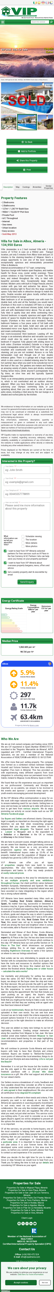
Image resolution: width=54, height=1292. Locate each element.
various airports (31, 808)
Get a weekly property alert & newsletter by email (27, 573)
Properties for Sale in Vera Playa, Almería (27, 1190)
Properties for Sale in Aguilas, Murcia (27, 1205)
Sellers (19, 818)
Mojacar (41, 1036)
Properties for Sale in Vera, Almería (27, 1213)
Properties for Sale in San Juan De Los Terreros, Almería (27, 1193)
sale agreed (9, 1090)
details (46, 1162)
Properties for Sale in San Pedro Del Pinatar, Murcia (27, 1197)
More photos (31, 546)
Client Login (26, 1218)
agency (17, 850)
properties (10, 865)
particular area (10, 1142)
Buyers (8, 818)
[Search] (51, 22)
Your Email (10, 478)
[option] (27, 122)
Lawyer (8, 832)
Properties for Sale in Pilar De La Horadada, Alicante (27, 1208)
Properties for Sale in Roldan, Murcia (27, 1203)
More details (31, 543)
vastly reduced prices (13, 873)
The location (31, 539)
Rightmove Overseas (20, 950)
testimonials (18, 1010)
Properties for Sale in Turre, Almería (27, 1210)
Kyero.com (34, 725)
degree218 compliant (30, 1093)
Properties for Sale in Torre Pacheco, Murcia (27, 1200)
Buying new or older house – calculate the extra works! (27, 970)
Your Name (10, 466)
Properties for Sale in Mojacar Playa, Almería (27, 1187)
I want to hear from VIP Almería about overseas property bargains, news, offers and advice (28, 565)
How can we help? (13, 502)
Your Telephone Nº (13, 490)
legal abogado (21, 829)
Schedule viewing (34, 536)
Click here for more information (31, 1274)
